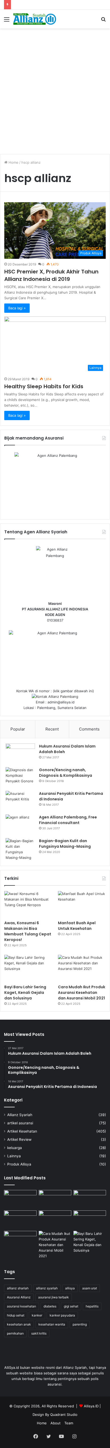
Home (12, 162)
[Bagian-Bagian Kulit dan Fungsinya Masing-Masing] (20, 849)
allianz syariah (47, 1288)
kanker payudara (62, 1315)
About (55, 1423)
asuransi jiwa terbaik (53, 1297)
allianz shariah (18, 1288)
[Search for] (103, 21)
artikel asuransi (20, 1123)
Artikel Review (19, 1139)
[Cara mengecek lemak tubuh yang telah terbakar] (55, 1199)
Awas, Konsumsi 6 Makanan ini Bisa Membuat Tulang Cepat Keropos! (27, 931)
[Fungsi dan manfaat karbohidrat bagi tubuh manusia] (89, 1219)
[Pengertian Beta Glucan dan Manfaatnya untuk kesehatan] (20, 1240)
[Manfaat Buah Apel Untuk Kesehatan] (82, 904)
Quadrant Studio (63, 1414)
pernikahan (15, 1333)
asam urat (89, 1288)
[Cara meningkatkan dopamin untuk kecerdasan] (20, 1199)
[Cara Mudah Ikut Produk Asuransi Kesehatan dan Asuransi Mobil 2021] (82, 968)
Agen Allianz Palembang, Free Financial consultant (68, 819)
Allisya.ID (91, 1406)
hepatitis (92, 1306)
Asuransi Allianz (19, 1297)
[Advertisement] (55, 88)
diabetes (50, 1306)
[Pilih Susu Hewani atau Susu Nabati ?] (20, 1219)
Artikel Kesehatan (22, 1131)
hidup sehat (15, 1315)
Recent (52, 729)
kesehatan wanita (51, 1324)
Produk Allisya (19, 1164)
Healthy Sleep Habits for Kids (43, 386)
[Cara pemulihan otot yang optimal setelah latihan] (55, 1219)
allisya (70, 1288)
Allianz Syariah (19, 1115)
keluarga (14, 1148)
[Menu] (6, 21)
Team (68, 1423)
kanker (37, 1315)
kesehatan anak (19, 1324)
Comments (89, 729)
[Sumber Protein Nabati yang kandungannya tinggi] (89, 1199)
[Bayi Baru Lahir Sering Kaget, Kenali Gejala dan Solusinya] (28, 968)
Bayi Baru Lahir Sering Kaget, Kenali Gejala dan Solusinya (25, 992)
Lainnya (14, 1156)
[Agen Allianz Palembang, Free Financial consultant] (20, 824)
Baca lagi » (17, 308)
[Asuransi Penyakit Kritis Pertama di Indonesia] (20, 801)
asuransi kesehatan (21, 1306)
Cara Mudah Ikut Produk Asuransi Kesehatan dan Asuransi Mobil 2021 (81, 992)
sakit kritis (38, 1333)
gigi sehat (71, 1306)
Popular (17, 729)
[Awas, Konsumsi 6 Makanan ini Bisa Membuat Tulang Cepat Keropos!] (28, 904)
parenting (80, 1324)
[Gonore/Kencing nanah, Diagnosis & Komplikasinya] (20, 777)
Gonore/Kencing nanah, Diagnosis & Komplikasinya (65, 772)
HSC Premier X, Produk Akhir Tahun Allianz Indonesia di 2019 (51, 275)
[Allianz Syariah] (34, 19)
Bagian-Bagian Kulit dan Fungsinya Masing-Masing (65, 843)
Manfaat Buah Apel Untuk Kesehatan (77, 925)
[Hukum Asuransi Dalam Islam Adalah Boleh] (20, 753)
